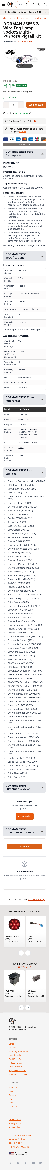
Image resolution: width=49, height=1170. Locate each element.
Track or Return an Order (20, 1135)
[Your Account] (34, 4)
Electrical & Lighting (15, 11)
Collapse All (24, 144)
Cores (11, 1044)
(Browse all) (24, 967)
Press (11, 1102)
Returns (12, 1047)
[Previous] (21, 953)
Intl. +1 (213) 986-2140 (19, 1146)
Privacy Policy (15, 1123)
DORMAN (8, 166)
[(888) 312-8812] (39, 4)
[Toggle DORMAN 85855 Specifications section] (42, 256)
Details (37, 121)
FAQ (10, 1099)
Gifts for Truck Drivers (19, 1074)
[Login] (34, 4)
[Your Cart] (45, 4)
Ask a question (24, 846)
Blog (11, 1091)
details (22, 131)
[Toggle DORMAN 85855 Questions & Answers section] (42, 831)
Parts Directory (15, 1066)
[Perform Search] (27, 4)
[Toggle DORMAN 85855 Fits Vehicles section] (42, 472)
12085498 (32, 429)
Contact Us (14, 1106)
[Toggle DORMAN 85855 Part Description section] (42, 154)
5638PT (33, 442)
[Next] (28, 953)
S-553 (20, 447)
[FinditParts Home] (11, 4)
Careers (12, 1095)
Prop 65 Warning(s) (36, 899)
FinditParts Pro (15, 1059)
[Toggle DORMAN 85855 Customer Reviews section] (42, 787)
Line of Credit (15, 1055)
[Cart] (45, 4)
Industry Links (15, 1063)
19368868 (32, 434)
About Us (13, 1087)
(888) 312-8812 (15, 1143)
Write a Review (25, 41)
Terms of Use (15, 1119)
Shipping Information (18, 1051)
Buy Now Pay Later (17, 1070)
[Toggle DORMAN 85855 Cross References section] (42, 399)
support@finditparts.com (20, 1139)
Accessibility (14, 1127)
